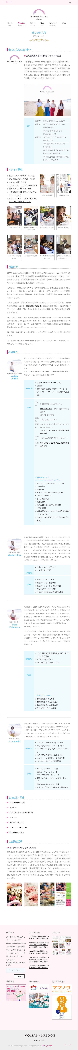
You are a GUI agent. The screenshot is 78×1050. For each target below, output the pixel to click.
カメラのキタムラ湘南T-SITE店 (21, 812)
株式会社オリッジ (16, 822)
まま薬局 (13, 808)
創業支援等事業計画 (33, 306)
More (64, 23)
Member (53, 23)
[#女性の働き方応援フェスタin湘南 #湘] (62, 952)
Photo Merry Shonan (17, 802)
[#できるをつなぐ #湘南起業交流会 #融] (55, 939)
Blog (42, 23)
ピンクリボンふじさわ (18, 827)
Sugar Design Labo (16, 832)
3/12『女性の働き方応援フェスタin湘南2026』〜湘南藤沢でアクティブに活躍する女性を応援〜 (39, 945)
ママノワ (13, 817)
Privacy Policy (47, 1046)
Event (32, 23)
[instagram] (6, 2)
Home (10, 23)
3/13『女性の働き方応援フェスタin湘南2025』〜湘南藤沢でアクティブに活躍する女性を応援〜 (39, 960)
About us (21, 23)
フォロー (19, 976)
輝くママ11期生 (46, 409)
